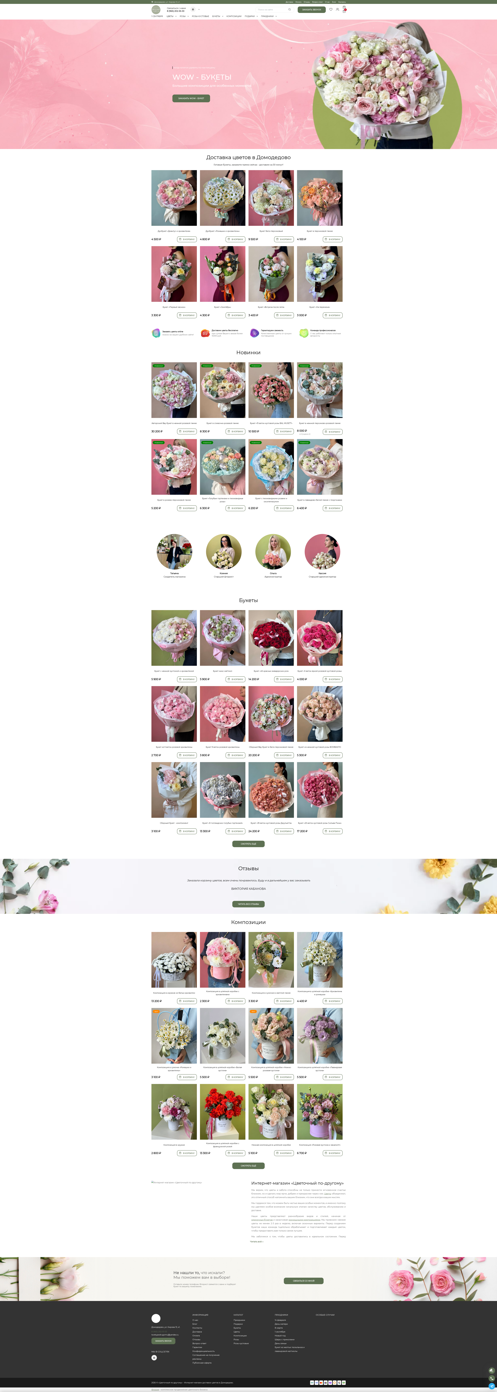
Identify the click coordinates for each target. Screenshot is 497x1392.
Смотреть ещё (248, 844)
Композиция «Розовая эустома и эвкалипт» (320, 1145)
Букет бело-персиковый (271, 231)
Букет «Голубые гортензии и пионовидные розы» (222, 500)
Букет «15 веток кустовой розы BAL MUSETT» (271, 423)
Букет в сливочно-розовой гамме (223, 423)
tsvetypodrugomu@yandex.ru (164, 1335)
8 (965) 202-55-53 (175, 11)
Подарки (250, 16)
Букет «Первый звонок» (174, 307)
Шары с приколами (284, 1339)
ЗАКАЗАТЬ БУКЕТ (187, 98)
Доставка (289, 2)
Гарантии (197, 1347)
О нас (327, 2)
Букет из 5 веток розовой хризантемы (174, 747)
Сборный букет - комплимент (174, 823)
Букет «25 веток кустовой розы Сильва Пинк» (320, 823)
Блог (334, 2)
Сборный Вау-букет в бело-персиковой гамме (271, 747)
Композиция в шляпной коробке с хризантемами (222, 993)
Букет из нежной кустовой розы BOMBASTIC (319, 747)
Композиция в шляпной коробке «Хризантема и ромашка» (320, 993)
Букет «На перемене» (319, 307)
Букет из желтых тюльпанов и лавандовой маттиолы (290, 1349)
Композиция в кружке (174, 1145)
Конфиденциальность (203, 1351)
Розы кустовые (200, 16)
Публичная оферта (201, 1363)
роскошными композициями (304, 1220)
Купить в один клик (174, 222)
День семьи (280, 1343)
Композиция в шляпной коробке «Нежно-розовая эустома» (271, 1069)
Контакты (342, 2)
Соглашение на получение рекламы (206, 1357)
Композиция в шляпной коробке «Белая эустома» (222, 1069)
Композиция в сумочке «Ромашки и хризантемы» (174, 1069)
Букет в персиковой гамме (320, 231)
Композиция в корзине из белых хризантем (174, 993)
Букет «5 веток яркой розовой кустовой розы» (320, 671)
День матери (281, 1324)
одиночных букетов (262, 1220)
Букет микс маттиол (222, 671)
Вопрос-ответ (317, 2)
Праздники (267, 16)
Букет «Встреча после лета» (271, 307)
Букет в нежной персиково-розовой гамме (320, 423)
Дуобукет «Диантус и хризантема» (174, 231)
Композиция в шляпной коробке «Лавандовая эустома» (320, 1069)
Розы (183, 16)
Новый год (280, 1335)
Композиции (234, 16)
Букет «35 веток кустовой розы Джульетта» (271, 823)
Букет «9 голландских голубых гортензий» (222, 823)
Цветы (170, 16)
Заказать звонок (163, 1341)
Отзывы (307, 2)
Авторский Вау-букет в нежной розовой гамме (174, 423)
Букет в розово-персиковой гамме (174, 500)
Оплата (298, 2)
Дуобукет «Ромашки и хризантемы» (223, 231)
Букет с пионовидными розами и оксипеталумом (271, 500)
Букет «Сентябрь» (222, 307)
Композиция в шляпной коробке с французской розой (222, 1145)
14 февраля (280, 1320)
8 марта (279, 1328)
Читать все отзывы (248, 904)
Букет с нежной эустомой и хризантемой (174, 671)
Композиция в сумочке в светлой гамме (271, 993)
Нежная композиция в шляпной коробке (271, 1145)
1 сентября (157, 16)
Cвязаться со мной (304, 1281)
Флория (155, 1390)
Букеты (216, 16)
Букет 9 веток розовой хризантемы (223, 747)
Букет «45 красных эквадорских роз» (271, 671)
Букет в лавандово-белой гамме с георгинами (319, 500)
